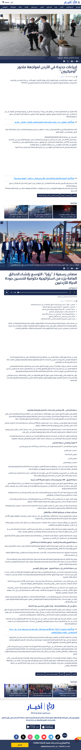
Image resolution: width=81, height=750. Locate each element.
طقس (42, 7)
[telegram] (50, 736)
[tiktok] (57, 736)
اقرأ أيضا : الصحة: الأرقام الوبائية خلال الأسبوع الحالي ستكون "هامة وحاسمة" (44, 178)
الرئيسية (78, 7)
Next (2, 244)
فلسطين (49, 7)
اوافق (20, 745)
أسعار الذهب (69, 7)
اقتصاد (26, 7)
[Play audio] (7, 292)
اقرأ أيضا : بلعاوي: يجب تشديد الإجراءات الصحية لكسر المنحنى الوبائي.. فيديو (44, 122)
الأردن (61, 7)
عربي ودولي (34, 7)
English (7, 2)
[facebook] (16, 736)
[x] (23, 736)
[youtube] (43, 736)
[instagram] (30, 736)
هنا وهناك (13, 7)
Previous (79, 244)
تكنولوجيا (5, 7)
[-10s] (70, 292)
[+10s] (74, 292)
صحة (56, 7)
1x (11, 292)
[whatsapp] (37, 736)
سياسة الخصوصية (46, 746)
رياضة (20, 7)
